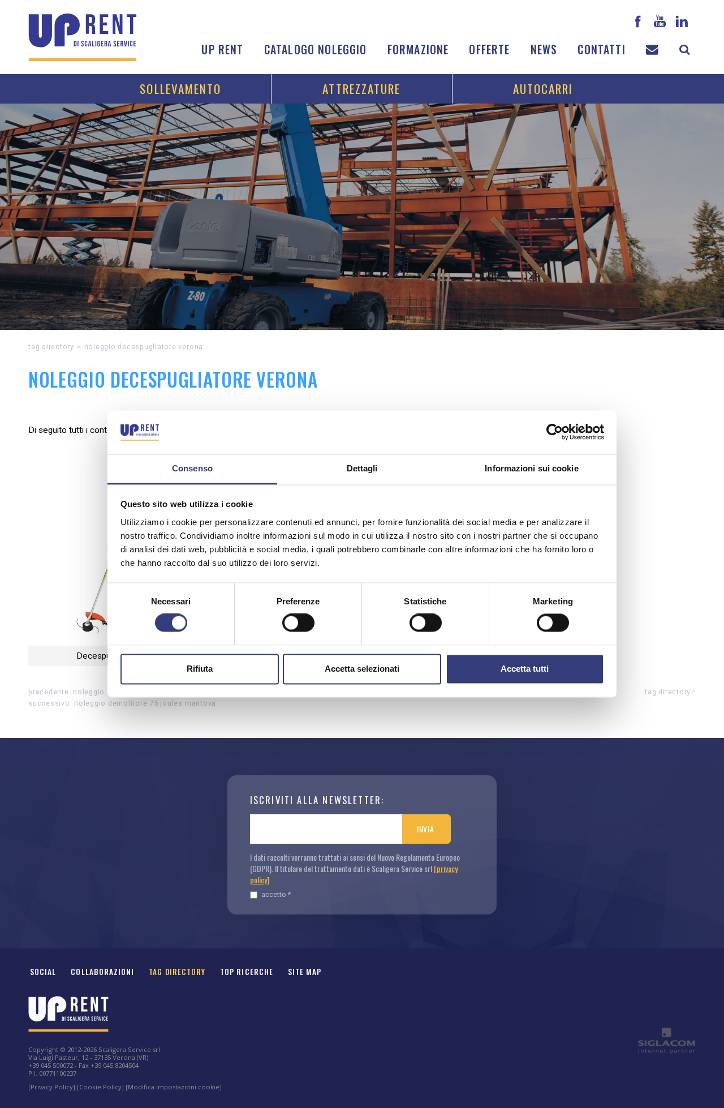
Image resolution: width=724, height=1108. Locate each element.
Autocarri (543, 88)
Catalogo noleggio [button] (315, 49)
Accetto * (276, 894)
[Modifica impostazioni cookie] (174, 1087)
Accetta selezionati (362, 668)
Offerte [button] (489, 49)
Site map (305, 971)
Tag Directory (177, 971)
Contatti (601, 49)
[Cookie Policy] (100, 1087)
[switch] (298, 623)
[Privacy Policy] (51, 1087)
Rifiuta (200, 668)
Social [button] (43, 971)
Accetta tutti (525, 668)
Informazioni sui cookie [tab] (531, 468)
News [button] (544, 49)
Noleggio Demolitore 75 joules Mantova (145, 703)
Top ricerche (246, 971)
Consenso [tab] (192, 468)
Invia (425, 829)
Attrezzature (361, 88)
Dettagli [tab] (362, 468)
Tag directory (51, 346)
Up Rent (222, 49)
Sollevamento (180, 88)
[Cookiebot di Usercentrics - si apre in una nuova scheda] (554, 432)
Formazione (418, 49)
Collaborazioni (102, 971)
